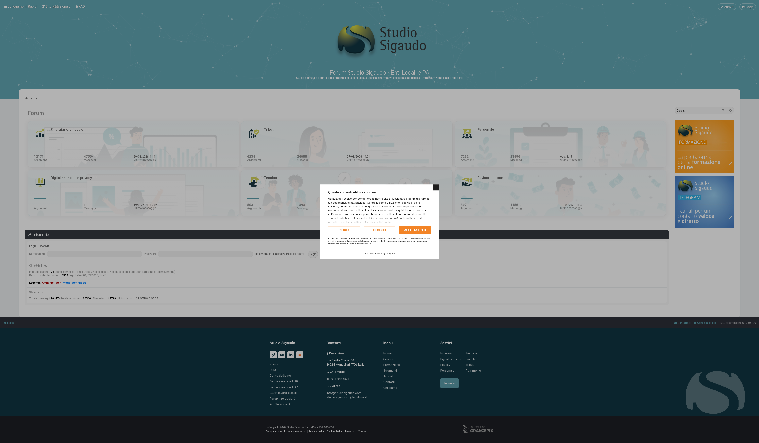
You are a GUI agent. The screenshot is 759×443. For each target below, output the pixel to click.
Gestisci (379, 230)
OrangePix (391, 253)
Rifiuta (344, 230)
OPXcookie (369, 253)
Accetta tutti (415, 230)
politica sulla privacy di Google (372, 222)
